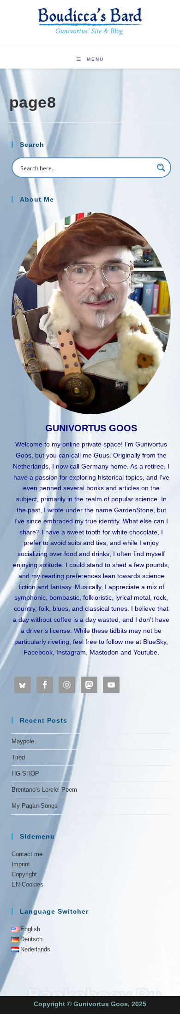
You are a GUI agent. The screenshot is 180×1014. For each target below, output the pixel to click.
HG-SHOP (25, 773)
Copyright (24, 874)
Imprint (21, 864)
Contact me (27, 854)
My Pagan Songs (35, 805)
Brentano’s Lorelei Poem (44, 789)
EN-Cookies (27, 884)
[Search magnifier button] (161, 167)
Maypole (23, 741)
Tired (18, 757)
